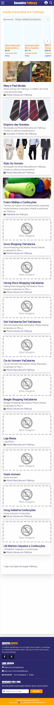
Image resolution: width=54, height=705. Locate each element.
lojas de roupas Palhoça (25, 566)
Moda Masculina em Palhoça (20, 172)
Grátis (31, 675)
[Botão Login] (46, 3)
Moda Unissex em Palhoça (19, 95)
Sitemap (36, 700)
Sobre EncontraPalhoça (14, 667)
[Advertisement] (27, 605)
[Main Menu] (2, 2)
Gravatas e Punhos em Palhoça (21, 134)
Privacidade (26, 700)
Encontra (25, 3)
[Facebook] (4, 657)
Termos (18, 700)
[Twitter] (12, 657)
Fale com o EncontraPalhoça (16, 671)
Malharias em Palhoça (17, 214)
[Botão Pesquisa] (51, 3)
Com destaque (20, 675)
